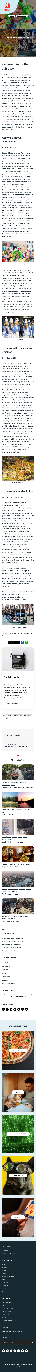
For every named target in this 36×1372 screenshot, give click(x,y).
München (26, 809)
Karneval (16, 715)
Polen (3, 1292)
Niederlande (6, 785)
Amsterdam (6, 782)
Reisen (12, 16)
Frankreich (5, 969)
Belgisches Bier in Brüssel (11, 867)
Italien (4, 973)
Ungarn (4, 1289)
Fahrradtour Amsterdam (10, 921)
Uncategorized (21, 16)
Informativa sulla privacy (9, 1254)
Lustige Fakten (13, 889)
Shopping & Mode (7, 1320)
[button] (14, 642)
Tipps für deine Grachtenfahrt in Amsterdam (17, 788)
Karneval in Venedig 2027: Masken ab (13, 941)
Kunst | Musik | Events (9, 837)
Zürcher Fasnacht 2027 (9, 951)
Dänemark (5, 963)
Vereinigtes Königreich (9, 891)
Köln (21, 715)
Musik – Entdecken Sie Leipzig (12, 842)
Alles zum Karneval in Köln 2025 (11, 944)
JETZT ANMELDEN (18, 997)
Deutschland (6, 809)
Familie (4, 1305)
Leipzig (20, 837)
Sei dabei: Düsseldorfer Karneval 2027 (13, 938)
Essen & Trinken (17, 809)
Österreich (5, 980)
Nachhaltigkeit (23, 916)
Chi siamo (5, 1250)
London (4, 889)
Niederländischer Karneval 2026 (11, 947)
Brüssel (10, 864)
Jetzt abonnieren (12, 703)
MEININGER (23, 782)
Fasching (9, 715)
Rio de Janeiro (28, 715)
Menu (32, 3)
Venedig (5, 718)
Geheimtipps (15, 782)
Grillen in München (8, 815)
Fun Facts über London (10, 894)
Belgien (4, 864)
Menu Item (3, 1009)
